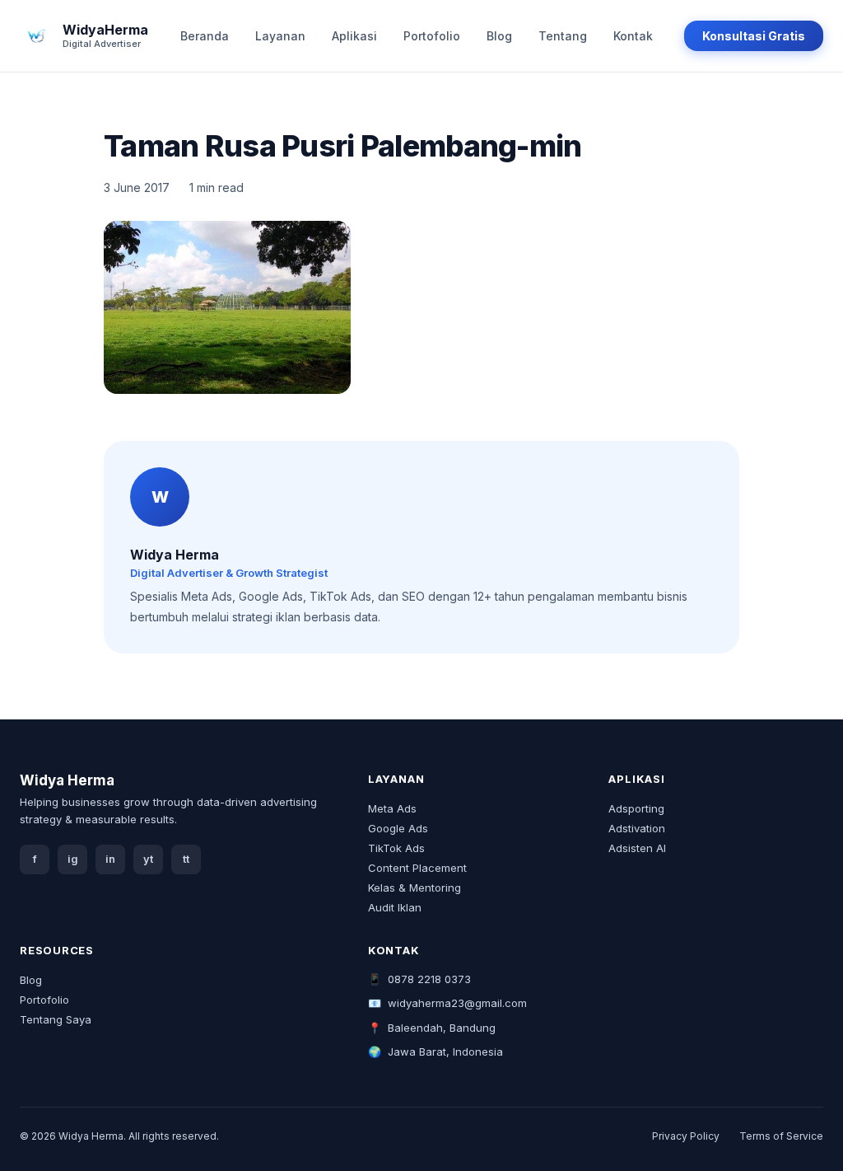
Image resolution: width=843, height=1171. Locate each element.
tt (186, 859)
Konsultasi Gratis (753, 36)
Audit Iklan (395, 907)
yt (148, 859)
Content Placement (417, 867)
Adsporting (636, 808)
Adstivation (636, 828)
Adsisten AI (637, 848)
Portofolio (431, 36)
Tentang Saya (55, 1019)
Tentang (562, 36)
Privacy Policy (686, 1136)
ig (73, 859)
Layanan (280, 36)
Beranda (204, 36)
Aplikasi (354, 36)
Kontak (633, 36)
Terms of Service (781, 1136)
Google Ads (398, 828)
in (110, 859)
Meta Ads (392, 808)
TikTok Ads (396, 848)
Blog (499, 36)
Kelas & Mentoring (414, 887)
